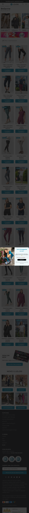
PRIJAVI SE (21, 259)
